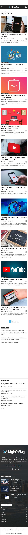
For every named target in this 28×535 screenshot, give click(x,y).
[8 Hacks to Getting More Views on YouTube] (14, 177)
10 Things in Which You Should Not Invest (12, 403)
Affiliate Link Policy (15, 530)
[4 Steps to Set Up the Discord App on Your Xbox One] (5, 496)
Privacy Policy (11, 529)
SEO (2, 516)
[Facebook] (9, 469)
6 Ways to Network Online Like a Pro (12, 65)
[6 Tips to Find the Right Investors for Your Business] (5, 481)
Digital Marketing (4, 32)
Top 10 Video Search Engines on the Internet (14, 218)
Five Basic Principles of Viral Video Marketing (13, 249)
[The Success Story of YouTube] (14, 269)
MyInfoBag (3, 38)
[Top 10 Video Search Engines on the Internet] (14, 207)
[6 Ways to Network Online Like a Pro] (14, 54)
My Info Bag (3, 393)
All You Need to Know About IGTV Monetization (13, 96)
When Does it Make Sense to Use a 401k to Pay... (17, 487)
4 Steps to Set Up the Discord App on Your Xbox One (13, 337)
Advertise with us (6, 530)
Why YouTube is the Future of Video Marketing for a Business (14, 308)
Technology (3, 521)
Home (2, 11)
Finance (2, 507)
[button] (25, 7)
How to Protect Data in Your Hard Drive (9, 342)
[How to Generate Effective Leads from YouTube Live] (14, 147)
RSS (16, 529)
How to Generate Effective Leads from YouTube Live (13, 159)
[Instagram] (12, 469)
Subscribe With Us (22, 529)
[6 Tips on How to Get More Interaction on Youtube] (14, 116)
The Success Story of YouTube (11, 279)
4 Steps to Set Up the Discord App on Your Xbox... (18, 495)
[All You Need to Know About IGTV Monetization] (14, 85)
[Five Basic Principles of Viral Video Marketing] (14, 238)
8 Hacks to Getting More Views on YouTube (13, 188)
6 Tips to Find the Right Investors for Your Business (12, 330)
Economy (3, 512)
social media (3, 514)
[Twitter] (18, 469)
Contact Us (23, 530)
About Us (4, 529)
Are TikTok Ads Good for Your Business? (10, 339)
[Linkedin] (15, 469)
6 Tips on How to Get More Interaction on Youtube (10, 128)
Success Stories (4, 277)
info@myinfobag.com (17, 466)
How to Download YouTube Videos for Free (13, 36)
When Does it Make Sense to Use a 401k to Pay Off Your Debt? (14, 333)
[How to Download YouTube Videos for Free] (14, 24)
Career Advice (4, 519)
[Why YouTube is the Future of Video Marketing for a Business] (14, 297)
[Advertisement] (14, 3)
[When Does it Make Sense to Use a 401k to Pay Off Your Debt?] (5, 489)
